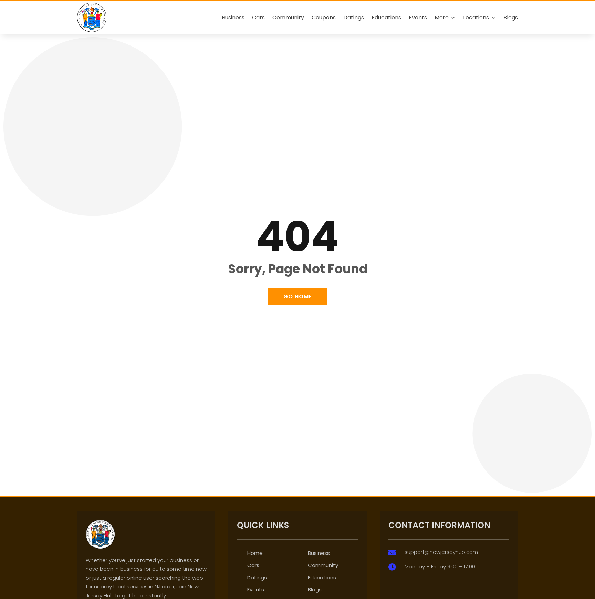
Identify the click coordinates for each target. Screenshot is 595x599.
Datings (353, 17)
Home (255, 553)
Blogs (510, 17)
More (442, 17)
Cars (258, 17)
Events (418, 17)
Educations (386, 17)
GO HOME (297, 297)
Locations (476, 17)
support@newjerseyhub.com (441, 552)
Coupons (324, 17)
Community (288, 17)
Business (233, 17)
